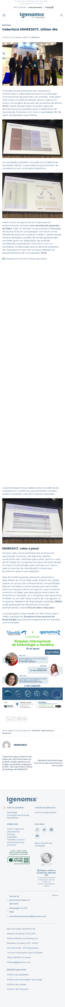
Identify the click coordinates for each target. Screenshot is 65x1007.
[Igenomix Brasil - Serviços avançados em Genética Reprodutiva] (32, 15)
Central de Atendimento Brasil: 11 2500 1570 (19, 900)
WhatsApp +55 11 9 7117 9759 (32, 3)
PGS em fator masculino (40, 607)
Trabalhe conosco (16, 839)
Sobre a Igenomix (15, 829)
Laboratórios (13, 831)
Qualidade (12, 837)
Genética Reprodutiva (45, 812)
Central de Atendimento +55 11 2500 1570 (32, 1)
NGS (43, 252)
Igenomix (35, 37)
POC (5, 106)
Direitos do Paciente (17, 989)
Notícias (6, 25)
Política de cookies (16, 984)
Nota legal (36, 979)
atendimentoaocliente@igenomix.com (27, 916)
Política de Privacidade (18, 979)
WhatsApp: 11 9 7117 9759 (18, 910)
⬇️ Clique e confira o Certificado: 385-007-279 (46, 872)
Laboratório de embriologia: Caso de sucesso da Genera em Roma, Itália (48, 763)
